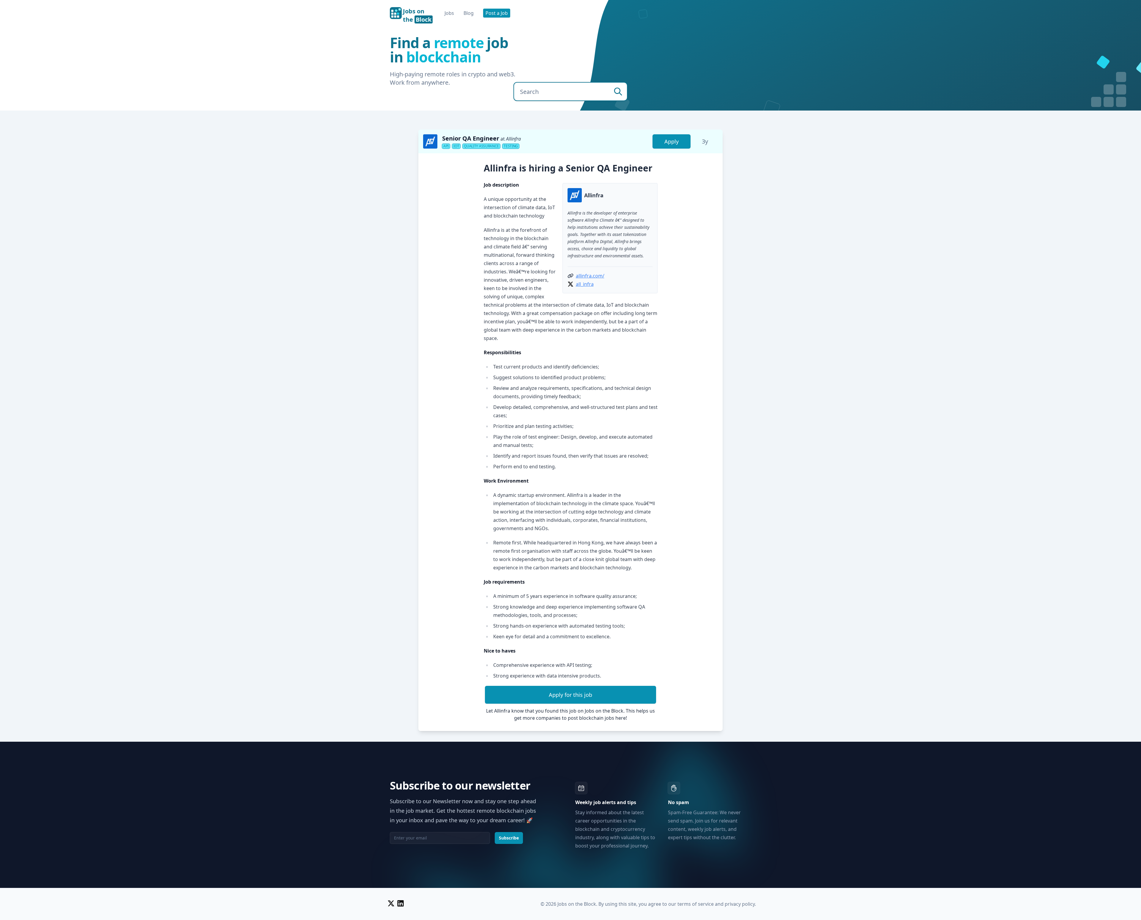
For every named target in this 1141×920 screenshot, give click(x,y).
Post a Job (497, 13)
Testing (511, 146)
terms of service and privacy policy (716, 904)
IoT (456, 146)
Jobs (449, 13)
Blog (469, 13)
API (446, 146)
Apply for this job (570, 694)
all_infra (585, 284)
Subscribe (509, 838)
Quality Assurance (481, 146)
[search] (618, 91)
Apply (671, 141)
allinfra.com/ (590, 275)
